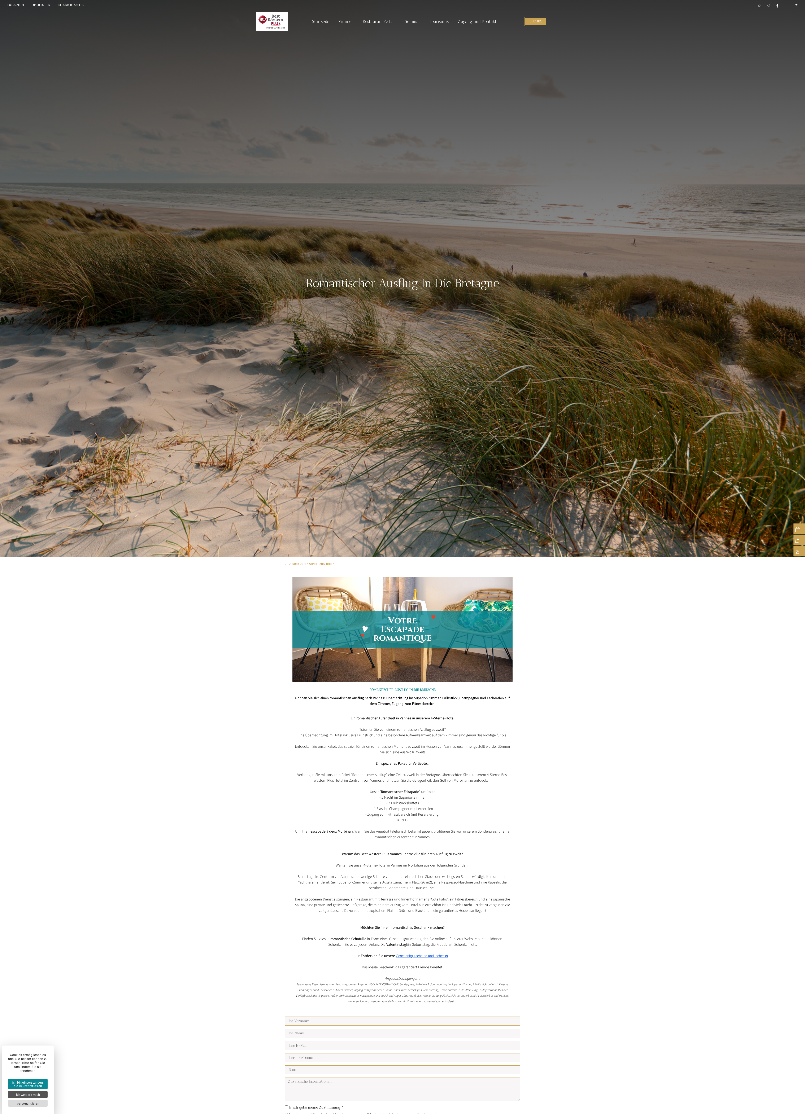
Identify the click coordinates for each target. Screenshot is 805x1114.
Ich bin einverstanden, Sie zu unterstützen (28, 1084)
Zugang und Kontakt (477, 21)
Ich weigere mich (28, 1094)
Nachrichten (41, 5)
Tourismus (439, 21)
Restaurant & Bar (379, 21)
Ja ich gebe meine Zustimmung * (316, 1107)
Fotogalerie (16, 5)
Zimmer (346, 21)
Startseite (320, 21)
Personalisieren (28, 1103)
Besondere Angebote (72, 5)
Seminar (412, 21)
